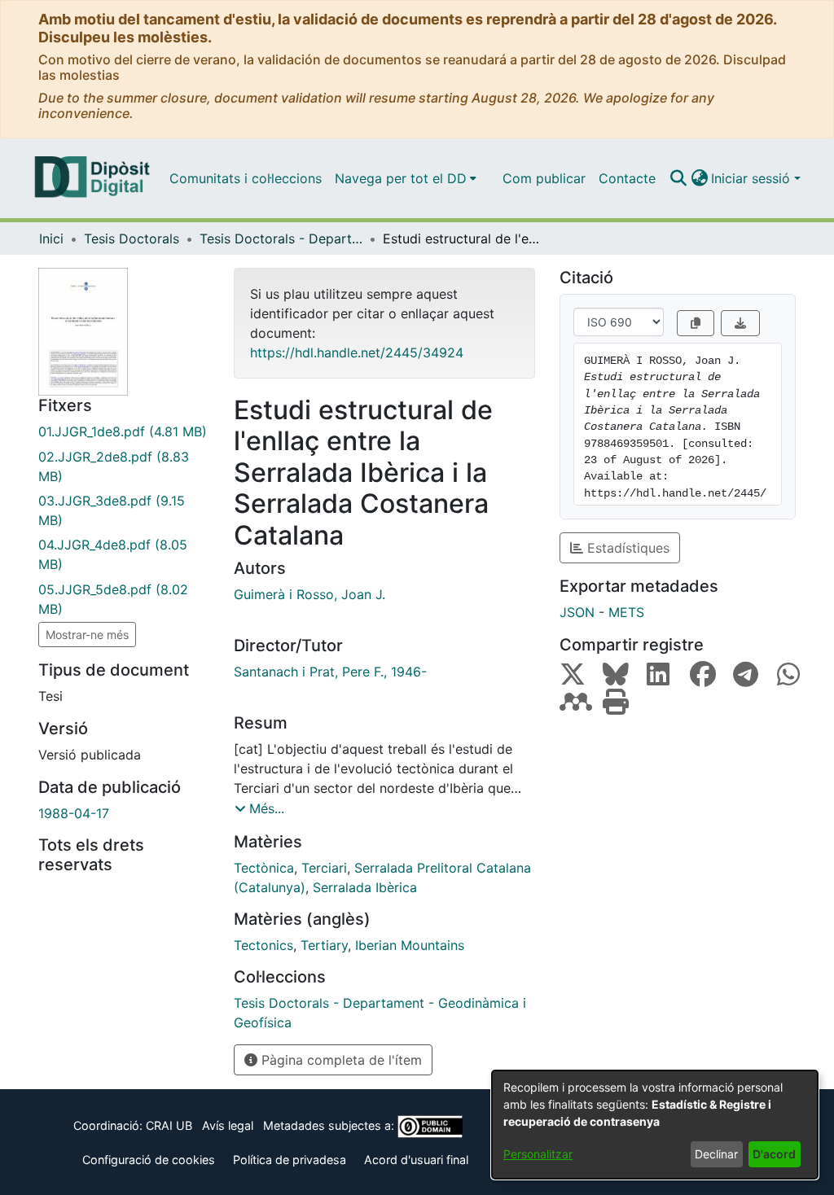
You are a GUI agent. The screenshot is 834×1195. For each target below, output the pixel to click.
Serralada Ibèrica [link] (365, 887)
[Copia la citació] (695, 323)
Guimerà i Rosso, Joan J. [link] (309, 594)
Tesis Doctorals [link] (131, 238)
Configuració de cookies (148, 1160)
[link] (123, 431)
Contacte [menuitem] (627, 178)
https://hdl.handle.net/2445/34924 (356, 352)
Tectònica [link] (264, 868)
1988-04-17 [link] (73, 813)
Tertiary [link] (324, 945)
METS (626, 612)
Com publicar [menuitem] (544, 178)
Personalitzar (538, 1154)
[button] (678, 178)
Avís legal (227, 1125)
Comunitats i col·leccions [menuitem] (245, 178)
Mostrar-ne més (87, 634)
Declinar (716, 1154)
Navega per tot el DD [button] (401, 178)
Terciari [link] (324, 868)
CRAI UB (169, 1125)
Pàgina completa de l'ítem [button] (339, 1060)
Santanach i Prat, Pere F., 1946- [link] (330, 671)
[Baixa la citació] (740, 323)
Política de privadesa (289, 1160)
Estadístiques (626, 548)
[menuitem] (405, 178)
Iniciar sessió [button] (752, 178)
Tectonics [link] (263, 945)
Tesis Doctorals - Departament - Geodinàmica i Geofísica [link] (281, 238)
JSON (577, 612)
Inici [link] (51, 238)
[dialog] (655, 1124)
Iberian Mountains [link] (409, 945)
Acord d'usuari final (416, 1160)
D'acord (774, 1154)
